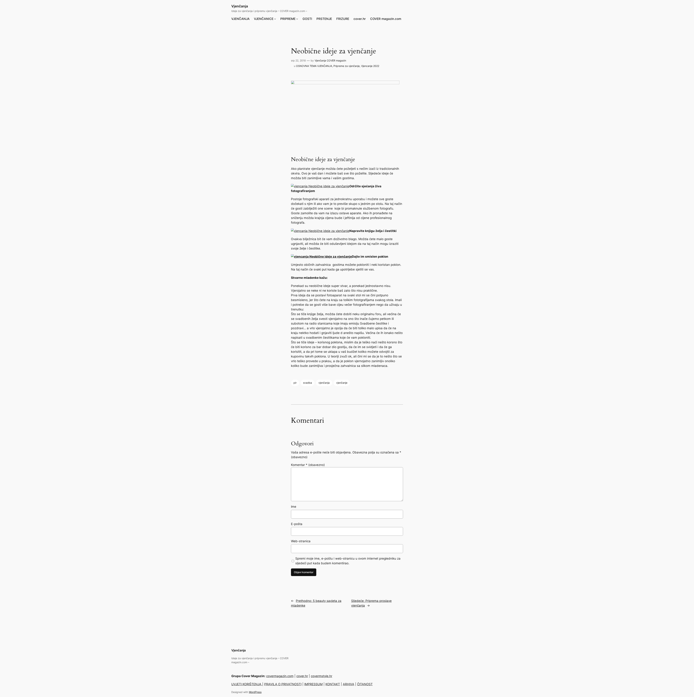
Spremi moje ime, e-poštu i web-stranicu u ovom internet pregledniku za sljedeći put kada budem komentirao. (347, 561)
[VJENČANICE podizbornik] (275, 19)
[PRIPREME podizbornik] (297, 19)
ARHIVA (348, 684)
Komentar (308, 465)
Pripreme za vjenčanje (346, 65)
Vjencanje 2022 (370, 65)
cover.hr (302, 676)
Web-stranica (300, 541)
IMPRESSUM (313, 684)
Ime (293, 506)
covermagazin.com (280, 676)
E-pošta (296, 524)
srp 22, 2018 (298, 60)
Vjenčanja (239, 6)
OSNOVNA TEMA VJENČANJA (314, 65)
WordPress (255, 692)
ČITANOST (365, 684)
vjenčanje (341, 382)
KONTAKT (332, 684)
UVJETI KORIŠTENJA (246, 684)
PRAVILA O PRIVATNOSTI (282, 684)
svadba (307, 382)
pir (295, 382)
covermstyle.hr (321, 676)
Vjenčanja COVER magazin (330, 60)
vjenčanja (324, 382)
